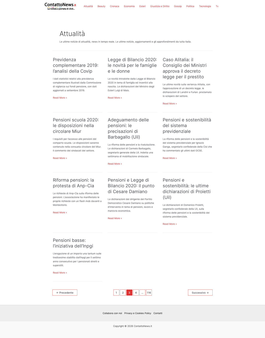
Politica (190, 6)
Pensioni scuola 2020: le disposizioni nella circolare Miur (76, 125)
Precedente (64, 292)
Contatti (157, 313)
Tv (217, 6)
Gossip (178, 6)
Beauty (101, 6)
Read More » (60, 98)
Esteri (142, 6)
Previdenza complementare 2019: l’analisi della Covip (75, 65)
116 (149, 292)
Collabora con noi (112, 313)
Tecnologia (205, 6)
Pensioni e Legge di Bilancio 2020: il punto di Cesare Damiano (131, 185)
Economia (129, 6)
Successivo (200, 292)
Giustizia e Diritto (159, 6)
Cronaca (114, 6)
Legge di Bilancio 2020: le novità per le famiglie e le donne (132, 65)
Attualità (88, 6)
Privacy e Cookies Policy (137, 313)
